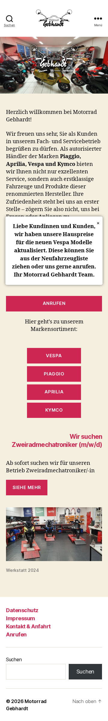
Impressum (20, 618)
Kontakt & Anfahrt (28, 626)
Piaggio (54, 374)
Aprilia (54, 392)
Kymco (54, 410)
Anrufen (54, 303)
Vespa (54, 355)
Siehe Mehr (27, 487)
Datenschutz (22, 610)
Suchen (14, 659)
